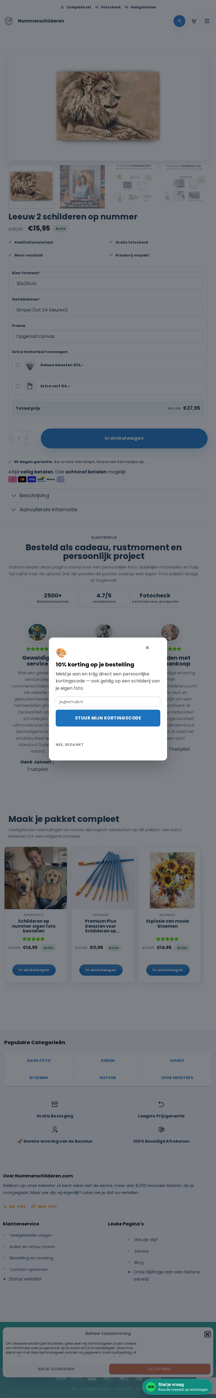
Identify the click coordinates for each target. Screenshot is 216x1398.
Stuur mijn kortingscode (108, 718)
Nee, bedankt (70, 744)
